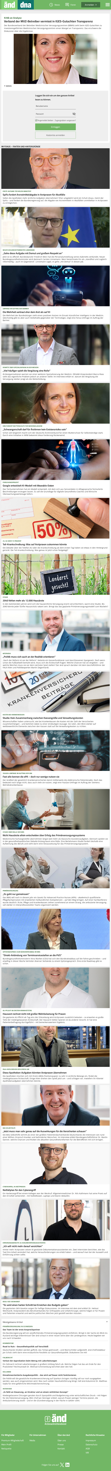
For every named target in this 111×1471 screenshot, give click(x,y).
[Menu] (108, 5)
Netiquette (6, 1448)
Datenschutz (91, 1444)
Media (32, 1440)
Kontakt (61, 1448)
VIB (87, 1453)
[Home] (9, 4)
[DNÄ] (26, 4)
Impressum (91, 1440)
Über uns (62, 1440)
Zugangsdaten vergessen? (65, 120)
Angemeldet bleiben (45, 120)
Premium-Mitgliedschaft (12, 1440)
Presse (61, 1444)
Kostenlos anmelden (55, 135)
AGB (88, 1448)
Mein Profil (6, 1444)
